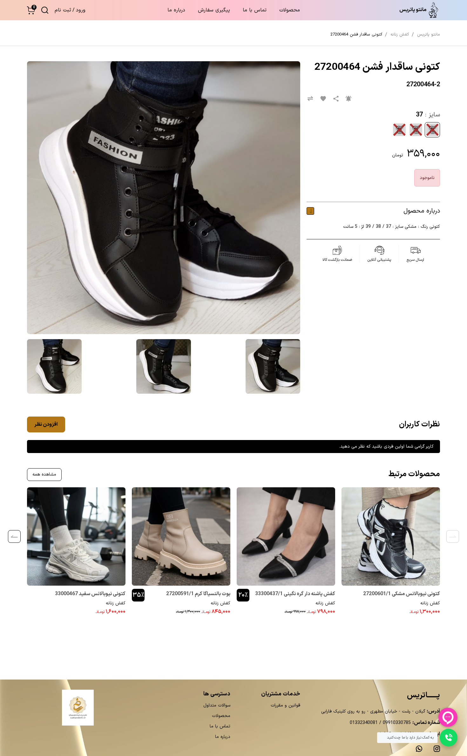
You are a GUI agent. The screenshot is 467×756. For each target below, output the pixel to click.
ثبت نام (63, 10)
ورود (80, 10)
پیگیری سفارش (214, 10)
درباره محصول (421, 211)
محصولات (289, 10)
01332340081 (364, 723)
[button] (31, 10)
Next (14, 536)
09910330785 (396, 723)
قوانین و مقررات (285, 705)
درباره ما (176, 10)
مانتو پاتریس (428, 34)
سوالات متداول (216, 705)
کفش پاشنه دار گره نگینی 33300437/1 (295, 594)
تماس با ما (255, 10)
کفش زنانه (430, 603)
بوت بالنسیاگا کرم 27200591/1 (198, 594)
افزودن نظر (46, 424)
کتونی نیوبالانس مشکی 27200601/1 (401, 594)
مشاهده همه (44, 474)
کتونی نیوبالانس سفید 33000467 (90, 594)
